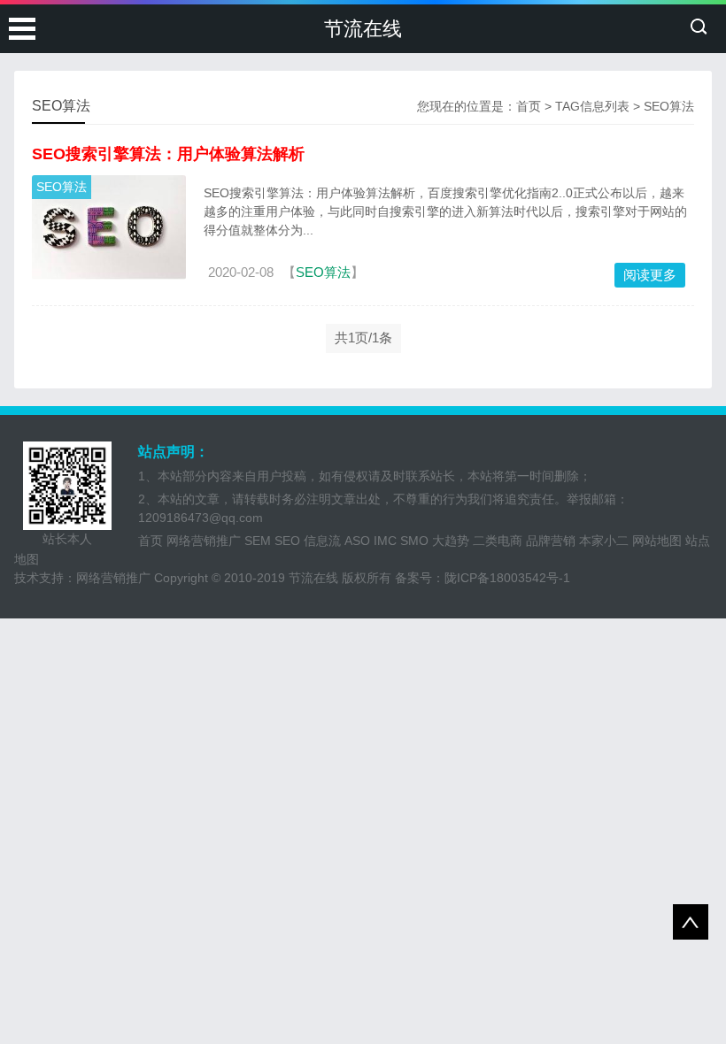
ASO (357, 541)
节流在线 (363, 29)
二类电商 (497, 541)
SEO (287, 541)
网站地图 (657, 541)
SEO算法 (61, 187)
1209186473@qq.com (200, 517)
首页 (528, 106)
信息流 (322, 541)
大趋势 (450, 541)
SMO (414, 541)
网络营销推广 (203, 541)
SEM (257, 541)
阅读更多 (649, 274)
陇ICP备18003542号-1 (507, 578)
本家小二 (604, 541)
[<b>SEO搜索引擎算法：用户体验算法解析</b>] (108, 227)
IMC (385, 541)
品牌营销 (550, 541)
